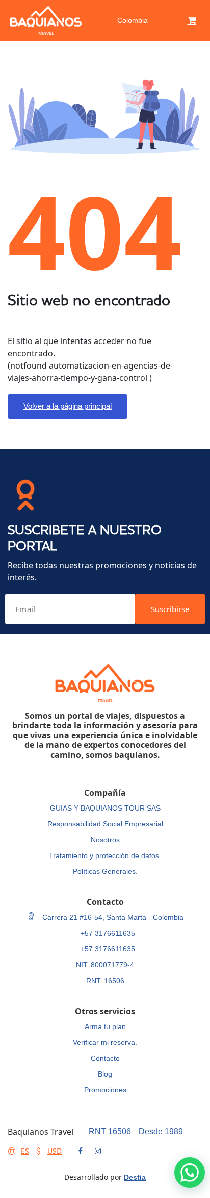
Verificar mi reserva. (105, 1042)
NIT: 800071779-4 (105, 965)
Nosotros (105, 840)
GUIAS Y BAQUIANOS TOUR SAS (105, 808)
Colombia (132, 20)
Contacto (105, 1058)
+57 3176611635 (108, 933)
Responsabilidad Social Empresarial (105, 824)
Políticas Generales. (105, 871)
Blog (105, 1074)
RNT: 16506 (105, 980)
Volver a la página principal (67, 406)
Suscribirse (170, 609)
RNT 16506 (110, 1131)
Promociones (105, 1090)
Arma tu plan (105, 1026)
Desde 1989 (161, 1131)
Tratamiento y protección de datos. (105, 855)
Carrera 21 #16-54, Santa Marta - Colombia (111, 917)
